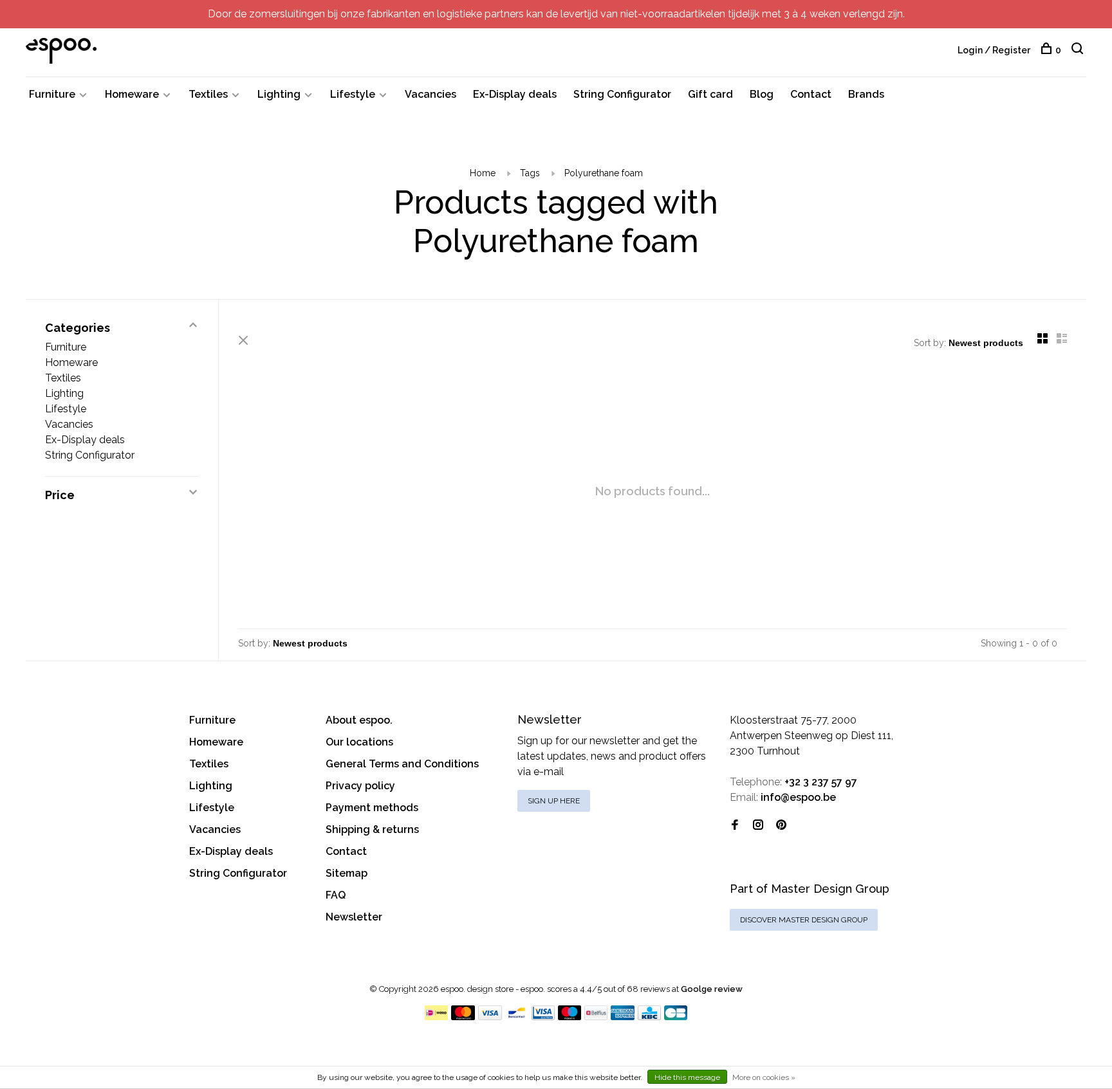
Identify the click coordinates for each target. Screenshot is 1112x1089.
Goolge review (712, 989)
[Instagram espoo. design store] (758, 825)
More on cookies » (763, 1077)
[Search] (1078, 50)
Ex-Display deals (515, 94)
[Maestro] (570, 1017)
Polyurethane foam (603, 173)
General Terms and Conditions (402, 764)
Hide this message (687, 1077)
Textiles (208, 94)
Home (483, 173)
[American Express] (623, 1017)
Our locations (359, 742)
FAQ (336, 895)
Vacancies (430, 94)
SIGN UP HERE (554, 800)
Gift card (710, 94)
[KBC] (649, 1017)
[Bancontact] (516, 1017)
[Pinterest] (781, 825)
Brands (866, 94)
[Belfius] (595, 1017)
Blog (762, 94)
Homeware (132, 94)
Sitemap (346, 873)
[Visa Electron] (543, 1017)
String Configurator (622, 94)
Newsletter (354, 917)
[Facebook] (735, 825)
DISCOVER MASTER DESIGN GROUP (803, 919)
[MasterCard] (463, 1017)
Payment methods (372, 807)
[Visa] (490, 1017)
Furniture (52, 94)
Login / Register (994, 50)
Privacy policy (360, 786)
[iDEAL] (436, 1017)
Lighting (279, 94)
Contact (810, 94)
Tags (530, 173)
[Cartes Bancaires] (675, 1017)
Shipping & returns (372, 829)
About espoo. (359, 720)
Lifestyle (352, 94)
